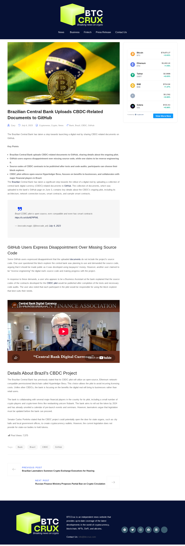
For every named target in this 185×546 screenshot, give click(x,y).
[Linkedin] (156, 530)
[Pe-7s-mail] (164, 530)
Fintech (87, 32)
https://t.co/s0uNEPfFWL (26, 217)
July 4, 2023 (55, 226)
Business (74, 32)
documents (75, 259)
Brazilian (15, 182)
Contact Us (121, 32)
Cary (13, 125)
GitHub (91, 125)
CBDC (84, 125)
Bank (71, 125)
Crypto (54, 125)
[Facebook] (148, 530)
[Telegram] (124, 530)
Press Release (103, 32)
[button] (62, 32)
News (60, 125)
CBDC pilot (52, 283)
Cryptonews (44, 125)
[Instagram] (140, 530)
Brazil (77, 125)
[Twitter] (132, 530)
